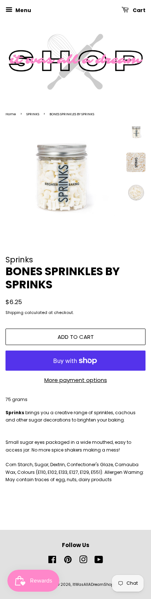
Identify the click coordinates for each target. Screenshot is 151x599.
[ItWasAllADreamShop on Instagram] (83, 561)
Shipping (14, 312)
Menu (22, 10)
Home (10, 114)
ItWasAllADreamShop (93, 584)
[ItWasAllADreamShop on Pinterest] (68, 561)
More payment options (75, 380)
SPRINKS (32, 114)
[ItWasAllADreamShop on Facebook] (52, 561)
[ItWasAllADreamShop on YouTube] (99, 561)
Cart (139, 10)
